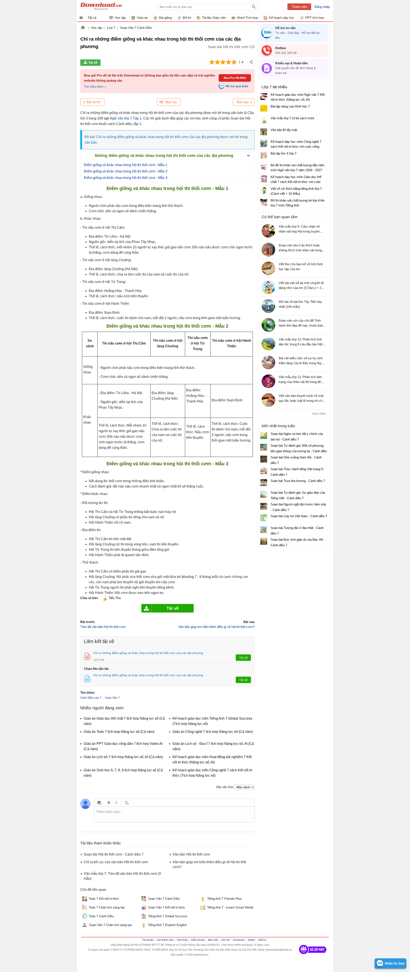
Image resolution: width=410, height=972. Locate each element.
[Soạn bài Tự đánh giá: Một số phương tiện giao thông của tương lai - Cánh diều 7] (263, 447)
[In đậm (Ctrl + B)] (109, 802)
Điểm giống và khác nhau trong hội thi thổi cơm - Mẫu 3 (125, 178)
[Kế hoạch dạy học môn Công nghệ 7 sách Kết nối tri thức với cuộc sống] (263, 143)
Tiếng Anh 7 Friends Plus (224, 898)
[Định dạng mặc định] (126, 802)
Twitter (251, 939)
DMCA (262, 939)
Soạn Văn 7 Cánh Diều (136, 27)
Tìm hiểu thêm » (95, 86)
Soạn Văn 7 (112, 697)
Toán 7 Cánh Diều (101, 916)
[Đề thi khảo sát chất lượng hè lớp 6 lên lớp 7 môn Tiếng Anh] (263, 202)
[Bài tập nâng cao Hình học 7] (263, 108)
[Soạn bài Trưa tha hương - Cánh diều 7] (263, 482)
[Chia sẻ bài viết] (251, 62)
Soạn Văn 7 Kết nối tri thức (166, 907)
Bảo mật (213, 939)
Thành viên (299, 7)
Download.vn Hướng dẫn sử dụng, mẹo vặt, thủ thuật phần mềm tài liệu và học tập (101, 7)
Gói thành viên (165, 939)
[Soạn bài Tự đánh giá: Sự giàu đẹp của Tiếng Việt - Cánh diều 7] (263, 494)
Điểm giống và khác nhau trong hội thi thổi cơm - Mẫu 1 (125, 165)
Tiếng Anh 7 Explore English (167, 925)
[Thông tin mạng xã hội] (313, 955)
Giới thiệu (182, 939)
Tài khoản (148, 939)
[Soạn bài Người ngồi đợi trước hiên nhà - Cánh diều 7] (263, 506)
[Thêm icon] (99, 802)
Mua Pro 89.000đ (235, 78)
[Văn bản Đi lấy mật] (263, 131)
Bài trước (93, 102)
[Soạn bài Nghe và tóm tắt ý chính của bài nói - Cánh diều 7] (263, 435)
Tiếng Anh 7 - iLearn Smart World (230, 907)
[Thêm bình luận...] (174, 814)
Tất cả (92, 17)
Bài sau (242, 102)
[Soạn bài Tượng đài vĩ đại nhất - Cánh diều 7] (263, 529)
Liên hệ (225, 939)
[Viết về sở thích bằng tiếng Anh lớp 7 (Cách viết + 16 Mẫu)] (263, 190)
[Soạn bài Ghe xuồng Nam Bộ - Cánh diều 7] (263, 459)
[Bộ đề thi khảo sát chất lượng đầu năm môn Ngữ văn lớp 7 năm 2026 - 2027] (263, 167)
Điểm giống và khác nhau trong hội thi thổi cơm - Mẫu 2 (125, 171)
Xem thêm (319, 413)
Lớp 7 (111, 27)
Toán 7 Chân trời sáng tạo (107, 907)
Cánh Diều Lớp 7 (90, 697)
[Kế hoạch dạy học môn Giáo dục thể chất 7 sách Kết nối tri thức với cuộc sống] (263, 178)
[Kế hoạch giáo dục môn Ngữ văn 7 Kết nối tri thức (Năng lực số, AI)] (263, 96)
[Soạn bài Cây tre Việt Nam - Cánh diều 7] (263, 517)
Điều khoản (198, 939)
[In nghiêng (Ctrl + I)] (116, 802)
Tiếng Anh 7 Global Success (167, 916)
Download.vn (82, 28)
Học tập (96, 27)
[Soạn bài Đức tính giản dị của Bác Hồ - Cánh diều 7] (263, 541)
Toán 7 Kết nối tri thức (104, 898)
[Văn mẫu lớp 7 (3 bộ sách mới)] (263, 120)
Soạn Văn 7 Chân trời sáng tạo (110, 925)
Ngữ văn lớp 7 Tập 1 (126, 118)
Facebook (238, 939)
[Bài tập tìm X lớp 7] (263, 155)
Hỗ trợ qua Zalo (237, 86)
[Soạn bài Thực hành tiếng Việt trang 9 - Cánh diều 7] (263, 470)
